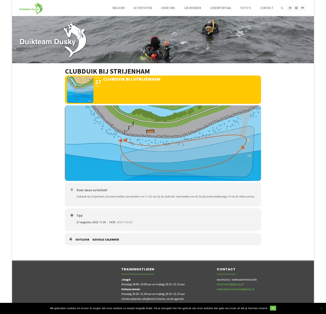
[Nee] (321, 308)
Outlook (82, 239)
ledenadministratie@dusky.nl (235, 289)
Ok (273, 308)
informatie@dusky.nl (230, 284)
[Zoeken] (282, 8)
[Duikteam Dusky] (31, 8)
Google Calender (105, 239)
